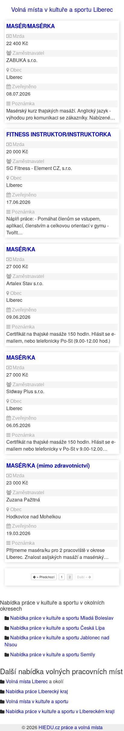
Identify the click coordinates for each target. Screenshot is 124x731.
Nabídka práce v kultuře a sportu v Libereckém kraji (60, 711)
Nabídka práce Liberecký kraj (37, 691)
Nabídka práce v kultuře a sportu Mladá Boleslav (61, 617)
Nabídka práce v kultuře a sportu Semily (52, 654)
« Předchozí (45, 576)
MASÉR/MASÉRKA (30, 26)
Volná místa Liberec (27, 681)
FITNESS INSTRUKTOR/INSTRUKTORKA (58, 134)
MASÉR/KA (20, 249)
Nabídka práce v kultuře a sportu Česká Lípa (57, 627)
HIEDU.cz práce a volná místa (71, 727)
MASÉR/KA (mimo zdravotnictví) (48, 465)
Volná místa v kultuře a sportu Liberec (62, 9)
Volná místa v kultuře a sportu (37, 701)
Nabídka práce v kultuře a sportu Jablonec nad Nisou (57, 641)
